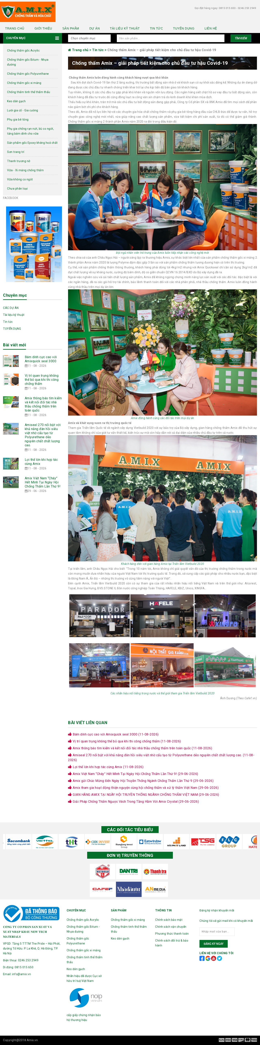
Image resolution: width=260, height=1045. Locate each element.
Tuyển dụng (183, 28)
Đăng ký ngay (213, 943)
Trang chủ (14, 28)
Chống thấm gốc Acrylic (23, 50)
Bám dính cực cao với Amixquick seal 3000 (41, 359)
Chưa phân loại (17, 188)
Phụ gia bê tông (18, 119)
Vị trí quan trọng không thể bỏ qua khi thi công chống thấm (42, 380)
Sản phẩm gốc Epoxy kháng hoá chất (32, 142)
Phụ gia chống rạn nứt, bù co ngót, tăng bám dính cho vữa (30, 131)
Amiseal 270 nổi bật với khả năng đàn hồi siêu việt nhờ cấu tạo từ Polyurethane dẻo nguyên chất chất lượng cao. (43, 435)
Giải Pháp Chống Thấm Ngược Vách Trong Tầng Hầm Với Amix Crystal (135, 802)
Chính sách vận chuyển (170, 926)
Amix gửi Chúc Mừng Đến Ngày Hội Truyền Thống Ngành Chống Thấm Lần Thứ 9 (142, 781)
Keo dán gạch (16, 101)
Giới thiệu (43, 28)
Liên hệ (211, 28)
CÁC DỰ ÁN (11, 308)
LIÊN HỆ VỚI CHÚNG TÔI (216, 953)
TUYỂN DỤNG (12, 328)
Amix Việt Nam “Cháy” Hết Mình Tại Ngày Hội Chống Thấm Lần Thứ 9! (43, 482)
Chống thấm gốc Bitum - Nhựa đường (28, 62)
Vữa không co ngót (20, 179)
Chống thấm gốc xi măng (24, 83)
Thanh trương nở (18, 161)
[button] (32, 38)
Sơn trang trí (15, 152)
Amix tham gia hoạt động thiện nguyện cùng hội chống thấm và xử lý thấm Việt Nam (145, 788)
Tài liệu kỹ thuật (125, 28)
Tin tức (156, 28)
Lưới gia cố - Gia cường (22, 110)
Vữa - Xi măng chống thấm (25, 170)
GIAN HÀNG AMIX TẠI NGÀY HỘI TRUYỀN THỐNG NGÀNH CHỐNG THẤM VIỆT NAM (145, 795)
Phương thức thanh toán (172, 933)
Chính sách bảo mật (168, 919)
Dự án (94, 28)
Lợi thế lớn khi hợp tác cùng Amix (107, 767)
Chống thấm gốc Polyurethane (28, 73)
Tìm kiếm (241, 38)
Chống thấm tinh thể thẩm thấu (28, 92)
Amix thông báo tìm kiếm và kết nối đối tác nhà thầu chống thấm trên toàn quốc (43, 404)
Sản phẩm (70, 28)
